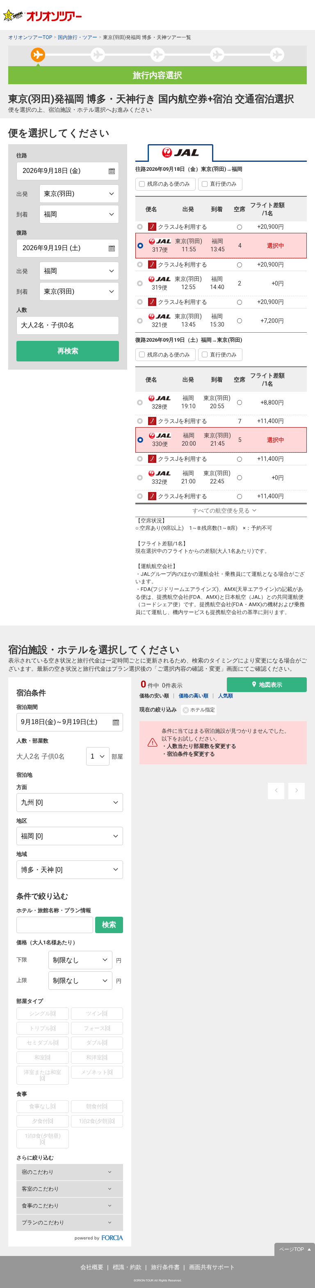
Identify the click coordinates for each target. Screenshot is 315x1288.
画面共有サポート (212, 1267)
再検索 (67, 351)
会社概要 (91, 1267)
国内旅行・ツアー (77, 37)
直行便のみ (223, 184)
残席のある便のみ (168, 184)
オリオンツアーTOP (30, 37)
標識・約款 (127, 1267)
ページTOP (291, 1249)
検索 (109, 925)
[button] (69, 1172)
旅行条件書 (165, 1267)
